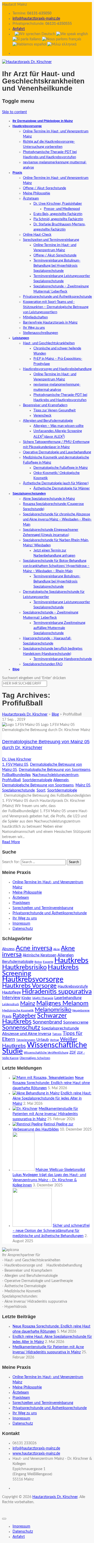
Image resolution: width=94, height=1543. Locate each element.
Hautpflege (11, 992)
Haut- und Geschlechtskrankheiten (49, 343)
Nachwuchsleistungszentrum (55, 775)
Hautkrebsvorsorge (27, 126)
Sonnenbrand (47, 1022)
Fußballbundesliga (16, 775)
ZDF (72, 1052)
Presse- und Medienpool (62, 209)
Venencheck (42, 415)
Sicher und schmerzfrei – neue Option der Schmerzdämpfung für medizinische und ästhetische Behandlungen (51, 1231)
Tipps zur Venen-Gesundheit (54, 410)
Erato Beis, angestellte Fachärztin (57, 214)
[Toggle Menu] (4, 1518)
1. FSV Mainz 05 (15, 764)
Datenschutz (23, 929)
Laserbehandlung (67, 998)
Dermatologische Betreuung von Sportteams (54, 770)
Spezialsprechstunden (29, 493)
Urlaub (42, 1040)
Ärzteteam (31, 198)
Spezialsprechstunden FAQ (42, 664)
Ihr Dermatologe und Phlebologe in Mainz (43, 121)
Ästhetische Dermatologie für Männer (61, 488)
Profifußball (11, 780)
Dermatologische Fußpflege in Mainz (60, 468)
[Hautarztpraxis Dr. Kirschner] (27, 62)
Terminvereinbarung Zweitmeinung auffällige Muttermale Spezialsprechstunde (59, 628)
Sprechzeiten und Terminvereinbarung (51, 240)
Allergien (65, 955)
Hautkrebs (71, 960)
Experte (48, 961)
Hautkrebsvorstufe (73, 986)
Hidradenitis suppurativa (57, 991)
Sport (41, 790)
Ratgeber (24, 1016)
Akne (56, 949)
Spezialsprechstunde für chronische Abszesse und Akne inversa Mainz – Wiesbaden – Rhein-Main (57, 519)
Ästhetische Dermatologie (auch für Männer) (56, 483)
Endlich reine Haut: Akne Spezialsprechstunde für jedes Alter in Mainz (52, 1099)
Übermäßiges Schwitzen (35, 1058)
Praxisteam (21, 903)
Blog (16, 669)
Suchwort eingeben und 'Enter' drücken (34, 678)
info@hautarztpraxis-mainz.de (36, 18)
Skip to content (14, 112)
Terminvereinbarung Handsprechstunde (62, 659)
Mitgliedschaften (35, 317)
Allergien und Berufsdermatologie (48, 421)
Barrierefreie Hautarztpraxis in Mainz (50, 322)
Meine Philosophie (36, 193)
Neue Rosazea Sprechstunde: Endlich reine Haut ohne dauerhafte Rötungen (51, 1083)
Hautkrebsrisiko (24, 967)
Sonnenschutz (21, 1027)
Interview (11, 998)
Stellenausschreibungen (40, 333)
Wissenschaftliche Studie (44, 1048)
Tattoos (57, 1034)
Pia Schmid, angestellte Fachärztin (58, 219)
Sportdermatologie (37, 780)
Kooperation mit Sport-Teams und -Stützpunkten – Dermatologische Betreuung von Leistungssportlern (56, 307)
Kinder (26, 998)
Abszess (8, 949)
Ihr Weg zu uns (34, 327)
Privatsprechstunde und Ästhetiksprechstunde (57, 296)
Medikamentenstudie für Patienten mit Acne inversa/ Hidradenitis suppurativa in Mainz (45, 1114)
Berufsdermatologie (17, 962)
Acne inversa (34, 948)
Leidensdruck (10, 1004)
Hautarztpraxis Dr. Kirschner (55, 1497)
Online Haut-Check (37, 234)
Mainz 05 (82, 785)
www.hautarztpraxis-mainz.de (36, 1453)
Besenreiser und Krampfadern (45, 405)
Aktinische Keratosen (39, 955)
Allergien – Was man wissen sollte (58, 426)
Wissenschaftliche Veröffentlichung (46, 1052)
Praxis (17, 172)
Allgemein (61, 780)
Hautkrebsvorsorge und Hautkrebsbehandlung (57, 369)
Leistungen (21, 338)
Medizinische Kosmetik (18, 1010)
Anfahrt (19, 29)
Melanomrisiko (53, 1009)
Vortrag (54, 1040)
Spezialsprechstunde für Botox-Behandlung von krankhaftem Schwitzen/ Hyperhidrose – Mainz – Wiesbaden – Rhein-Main (56, 566)
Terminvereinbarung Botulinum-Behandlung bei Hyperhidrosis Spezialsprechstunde (56, 266)
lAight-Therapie (42, 998)
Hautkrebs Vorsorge (29, 986)
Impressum (21, 923)
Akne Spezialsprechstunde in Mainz (49, 499)
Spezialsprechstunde (18, 790)
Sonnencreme (75, 1022)
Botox (38, 962)
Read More (11, 842)
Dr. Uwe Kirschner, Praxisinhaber (57, 203)
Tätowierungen (25, 1040)
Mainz (27, 1003)
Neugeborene (81, 1010)
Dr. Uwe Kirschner (16, 759)
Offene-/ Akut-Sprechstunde (44, 188)
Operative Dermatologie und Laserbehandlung (57, 452)
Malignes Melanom (62, 1003)
